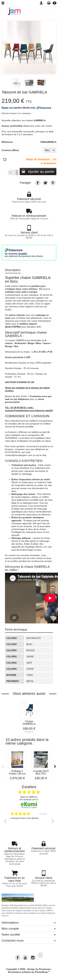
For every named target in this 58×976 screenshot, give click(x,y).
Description (13, 270)
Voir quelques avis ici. (29, 799)
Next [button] (53, 821)
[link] (37, 183)
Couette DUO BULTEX (40, 772)
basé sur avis (29, 797)
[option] (29, 823)
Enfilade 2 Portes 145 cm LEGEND (17, 774)
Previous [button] (5, 821)
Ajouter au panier (41, 172)
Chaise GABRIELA (29, 722)
